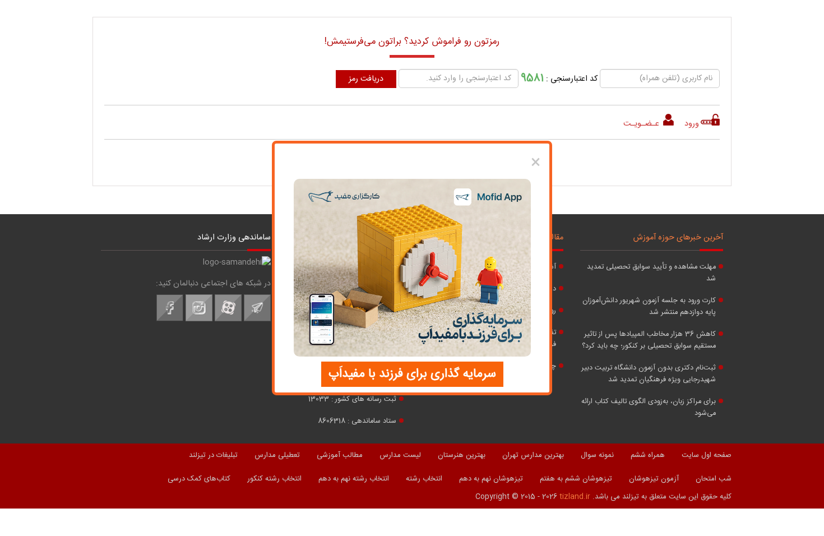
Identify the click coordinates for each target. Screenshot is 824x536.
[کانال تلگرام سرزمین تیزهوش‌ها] (257, 319)
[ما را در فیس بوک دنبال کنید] (169, 319)
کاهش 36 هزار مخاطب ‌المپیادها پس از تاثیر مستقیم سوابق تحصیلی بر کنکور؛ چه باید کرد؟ (649, 340)
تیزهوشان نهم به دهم (491, 479)
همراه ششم (648, 455)
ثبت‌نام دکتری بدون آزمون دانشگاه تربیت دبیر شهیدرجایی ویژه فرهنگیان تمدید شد (648, 374)
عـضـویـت (642, 124)
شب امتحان (714, 479)
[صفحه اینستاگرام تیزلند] (199, 319)
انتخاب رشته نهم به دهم (353, 479)
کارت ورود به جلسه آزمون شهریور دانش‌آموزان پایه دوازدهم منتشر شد (649, 306)
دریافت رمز (366, 79)
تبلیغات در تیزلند (213, 455)
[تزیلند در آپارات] (228, 319)
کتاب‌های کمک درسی (199, 479)
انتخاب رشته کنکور (274, 479)
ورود (691, 124)
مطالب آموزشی (340, 455)
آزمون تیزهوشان (654, 479)
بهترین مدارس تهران (533, 455)
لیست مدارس (400, 455)
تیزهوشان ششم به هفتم (576, 479)
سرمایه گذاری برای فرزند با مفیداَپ (412, 374)
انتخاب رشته (424, 479)
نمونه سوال (597, 455)
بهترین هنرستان (461, 455)
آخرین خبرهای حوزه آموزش (678, 237)
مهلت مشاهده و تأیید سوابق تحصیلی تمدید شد (651, 273)
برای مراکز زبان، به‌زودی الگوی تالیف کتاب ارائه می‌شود (648, 407)
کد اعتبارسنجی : (559, 78)
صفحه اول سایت (707, 455)
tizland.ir (574, 497)
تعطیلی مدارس (277, 455)
